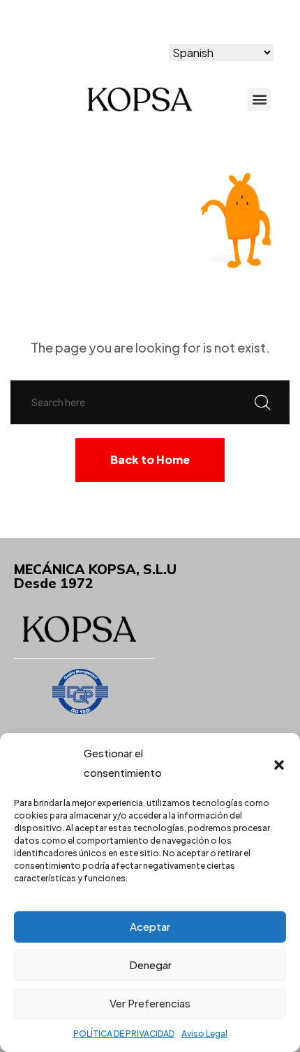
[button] (279, 763)
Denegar (150, 964)
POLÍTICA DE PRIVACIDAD (123, 1033)
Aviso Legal (204, 1033)
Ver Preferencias (150, 1003)
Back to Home (150, 459)
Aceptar (150, 926)
